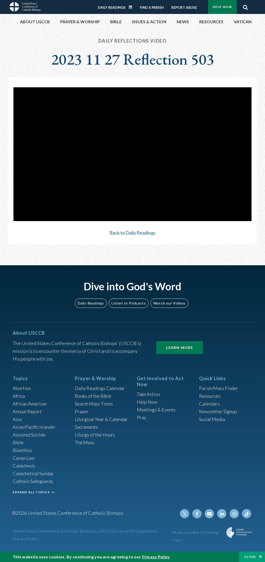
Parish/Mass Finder (218, 388)
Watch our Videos (169, 303)
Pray (141, 417)
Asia (17, 419)
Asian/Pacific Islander (34, 427)
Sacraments (86, 427)
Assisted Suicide (29, 435)
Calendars (209, 404)
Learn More (179, 347)
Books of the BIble (93, 396)
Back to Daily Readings (132, 233)
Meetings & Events (156, 409)
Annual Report (27, 411)
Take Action (148, 394)
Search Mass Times (94, 404)
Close (250, 557)
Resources (209, 396)
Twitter (184, 513)
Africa (19, 396)
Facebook (197, 513)
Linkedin (221, 513)
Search (245, 6)
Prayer (82, 411)
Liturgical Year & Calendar (101, 419)
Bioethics (22, 450)
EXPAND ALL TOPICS (31, 492)
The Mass (84, 442)
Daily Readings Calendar (132, 7)
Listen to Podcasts (129, 303)
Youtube (209, 513)
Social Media (212, 419)
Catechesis (24, 466)
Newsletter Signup (218, 411)
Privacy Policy (26, 538)
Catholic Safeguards (33, 481)
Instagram (234, 513)
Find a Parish (152, 7)
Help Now (222, 7)
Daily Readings (112, 7)
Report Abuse (184, 7)
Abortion (22, 388)
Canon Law (23, 458)
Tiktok (246, 513)
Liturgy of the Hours (95, 435)
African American (30, 404)
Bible (18, 442)
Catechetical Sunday (33, 473)
